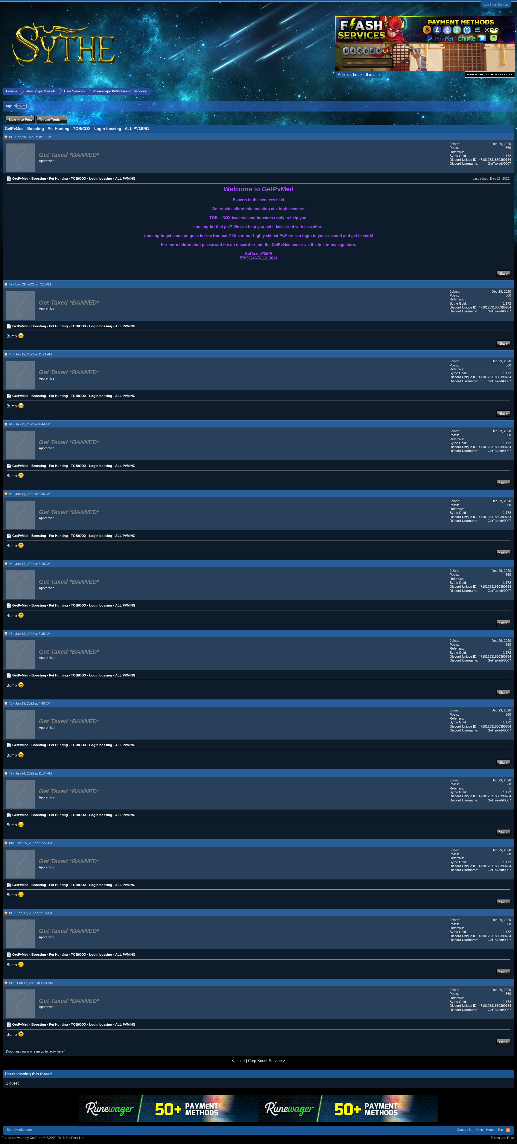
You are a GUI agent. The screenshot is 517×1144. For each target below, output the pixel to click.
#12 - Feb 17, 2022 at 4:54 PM (31, 983)
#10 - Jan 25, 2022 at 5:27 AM (30, 843)
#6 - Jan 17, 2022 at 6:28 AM (29, 564)
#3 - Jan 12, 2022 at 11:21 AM (30, 354)
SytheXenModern (19, 1129)
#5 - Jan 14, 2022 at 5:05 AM (29, 494)
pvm (22, 106)
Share (503, 273)
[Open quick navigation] (511, 91)
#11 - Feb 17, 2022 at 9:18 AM (30, 913)
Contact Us (465, 1129)
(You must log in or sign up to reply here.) (36, 1051)
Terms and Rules (503, 1138)
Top (500, 1129)
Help (479, 1129)
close (240, 1061)
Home (490, 1129)
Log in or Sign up (496, 4)
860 (508, 147)
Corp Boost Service (265, 1061)
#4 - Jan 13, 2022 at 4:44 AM (29, 424)
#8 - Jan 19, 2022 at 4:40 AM (29, 703)
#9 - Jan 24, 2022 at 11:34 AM (30, 773)
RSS (508, 1130)
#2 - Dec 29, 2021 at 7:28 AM (30, 284)
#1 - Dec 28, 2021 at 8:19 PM (30, 137)
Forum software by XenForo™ (42, 1138)
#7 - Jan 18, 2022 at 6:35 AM (29, 634)
